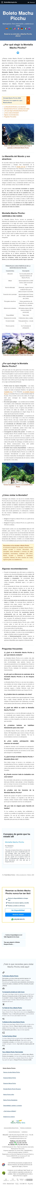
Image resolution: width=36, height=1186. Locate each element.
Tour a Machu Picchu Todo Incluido (12, 1052)
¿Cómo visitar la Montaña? (11, 113)
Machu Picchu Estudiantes (10, 1100)
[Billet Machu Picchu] (18, 29)
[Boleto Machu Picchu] (7, 29)
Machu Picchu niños (8, 1094)
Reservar (32, 2)
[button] (18, 910)
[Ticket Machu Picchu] (14, 29)
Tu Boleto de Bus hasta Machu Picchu (13, 1022)
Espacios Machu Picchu (9, 1077)
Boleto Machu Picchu (18, 15)
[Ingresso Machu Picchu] (10, 29)
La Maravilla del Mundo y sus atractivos (15, 106)
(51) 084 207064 (21, 1141)
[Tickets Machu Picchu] (22, 29)
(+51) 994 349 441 (22, 1144)
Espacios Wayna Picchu (9, 1083)
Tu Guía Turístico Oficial (9, 1036)
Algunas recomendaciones (11, 114)
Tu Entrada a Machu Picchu (10, 976)
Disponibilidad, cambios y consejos (12, 1105)
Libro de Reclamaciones (14, 1131)
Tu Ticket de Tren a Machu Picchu (12, 1007)
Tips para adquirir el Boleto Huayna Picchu (12, 943)
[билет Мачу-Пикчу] (29, 29)
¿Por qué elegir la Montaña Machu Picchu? (16, 110)
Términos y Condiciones (25, 1128)
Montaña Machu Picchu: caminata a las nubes (16, 108)
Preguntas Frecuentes (10, 116)
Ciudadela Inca (8, 391)
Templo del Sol (20, 166)
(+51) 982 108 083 (21, 1142)
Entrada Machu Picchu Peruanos (12, 1089)
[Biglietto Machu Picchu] (26, 29)
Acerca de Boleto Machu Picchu (11, 1128)
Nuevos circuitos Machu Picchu (11, 1072)
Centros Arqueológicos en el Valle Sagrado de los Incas (13, 936)
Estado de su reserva (9, 1116)
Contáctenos (24, 1131)
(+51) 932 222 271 (19, 919)
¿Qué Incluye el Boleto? (9, 1111)
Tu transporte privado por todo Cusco (13, 992)
